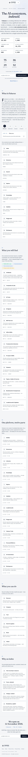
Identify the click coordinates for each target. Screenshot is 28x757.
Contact (22, 748)
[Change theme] (18, 2)
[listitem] (4, 127)
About (6, 748)
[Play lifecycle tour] (24, 136)
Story (3, 748)
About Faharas (14, 80)
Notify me (24, 736)
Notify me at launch (22, 75)
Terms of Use (11, 748)
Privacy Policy (17, 748)
